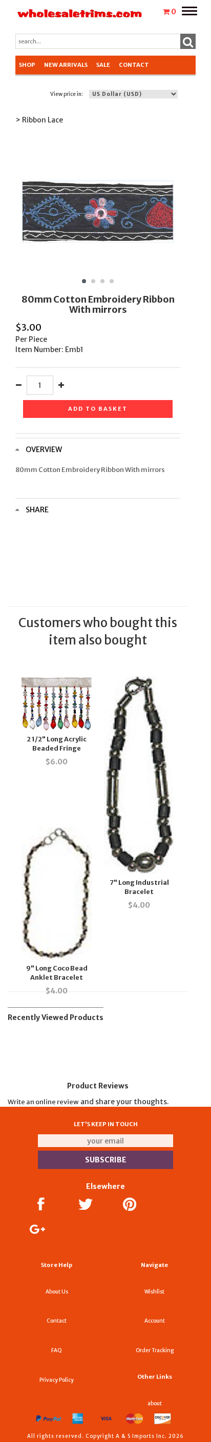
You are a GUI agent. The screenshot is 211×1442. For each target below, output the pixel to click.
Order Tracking (155, 1350)
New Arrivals (66, 64)
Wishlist (154, 1291)
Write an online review (43, 1102)
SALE (103, 64)
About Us (57, 1291)
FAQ (56, 1350)
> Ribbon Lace (39, 120)
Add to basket (98, 408)
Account (154, 1320)
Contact (134, 64)
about (154, 1403)
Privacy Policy (56, 1380)
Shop (27, 64)
